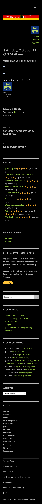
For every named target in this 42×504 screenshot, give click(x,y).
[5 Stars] (14, 80)
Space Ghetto (7, 500)
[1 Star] (4, 80)
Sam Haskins (10, 199)
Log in (8, 241)
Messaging (8, 482)
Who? (7, 211)
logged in (18, 112)
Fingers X (9, 325)
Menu (35, 8)
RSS (5, 493)
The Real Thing (11, 217)
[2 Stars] (7, 80)
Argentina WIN (23, 355)
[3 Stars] (9, 80)
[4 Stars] (11, 80)
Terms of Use (31, 364)
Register (8, 238)
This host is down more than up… (19, 175)
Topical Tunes (31, 370)
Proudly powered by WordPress (25, 500)
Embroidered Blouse (14, 364)
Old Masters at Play (20, 358)
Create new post (10, 466)
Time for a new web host (15, 181)
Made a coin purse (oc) (15, 205)
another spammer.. (27, 373)
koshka (36, 37)
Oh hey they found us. (14, 187)
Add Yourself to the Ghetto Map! (17, 477)
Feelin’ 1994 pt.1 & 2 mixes (16, 319)
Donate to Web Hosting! (13, 488)
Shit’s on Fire (11, 322)
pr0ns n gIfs (10, 168)
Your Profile (8, 472)
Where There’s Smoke (14, 315)
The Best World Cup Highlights (25, 361)
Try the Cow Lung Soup (25, 367)
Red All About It (12, 193)
